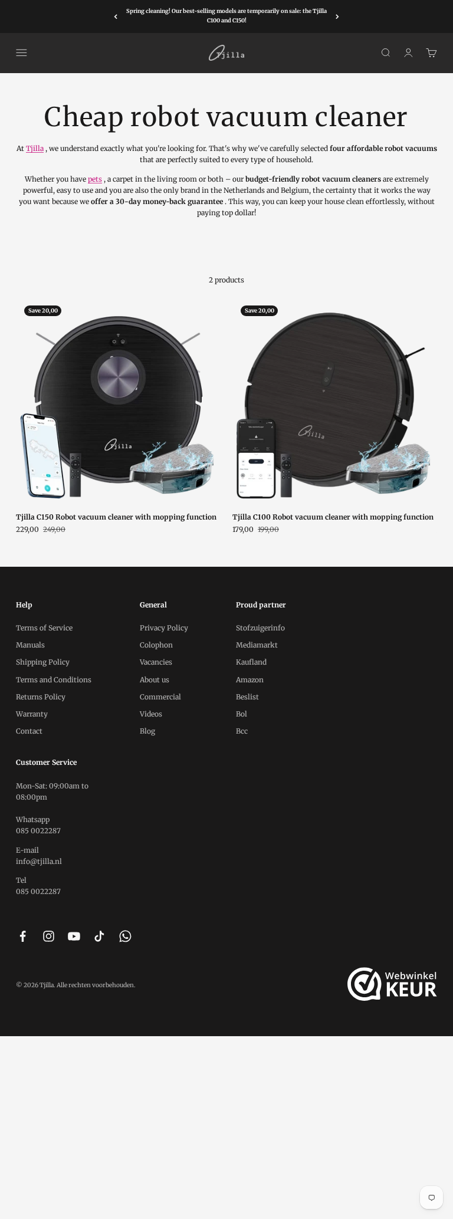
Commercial (160, 696)
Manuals (30, 644)
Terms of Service (44, 627)
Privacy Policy (164, 627)
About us (154, 679)
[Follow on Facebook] (22, 936)
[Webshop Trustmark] (392, 984)
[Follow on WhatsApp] (125, 936)
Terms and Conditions (53, 679)
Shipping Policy (43, 662)
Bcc (242, 731)
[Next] (337, 16)
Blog (147, 731)
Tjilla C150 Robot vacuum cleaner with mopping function (116, 516)
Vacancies (156, 662)
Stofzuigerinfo (260, 627)
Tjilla (35, 148)
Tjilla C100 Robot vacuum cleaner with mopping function (333, 516)
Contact (29, 731)
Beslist (247, 696)
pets (95, 179)
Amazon (250, 679)
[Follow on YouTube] (74, 936)
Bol (241, 713)
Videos (151, 713)
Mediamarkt (257, 644)
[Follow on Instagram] (48, 936)
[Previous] (115, 16)
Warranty (32, 713)
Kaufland (251, 662)
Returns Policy (40, 696)
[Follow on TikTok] (99, 936)
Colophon (156, 644)
